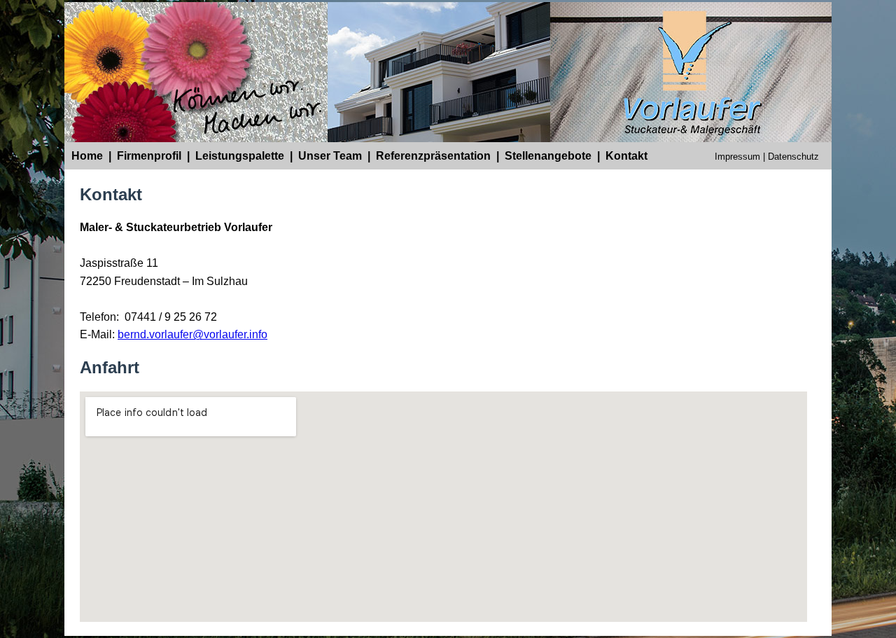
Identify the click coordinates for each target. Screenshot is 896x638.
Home (87, 156)
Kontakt (627, 156)
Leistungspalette (239, 156)
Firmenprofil (149, 156)
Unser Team (330, 156)
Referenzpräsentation (433, 156)
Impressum (737, 156)
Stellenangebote (548, 156)
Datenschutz (793, 156)
